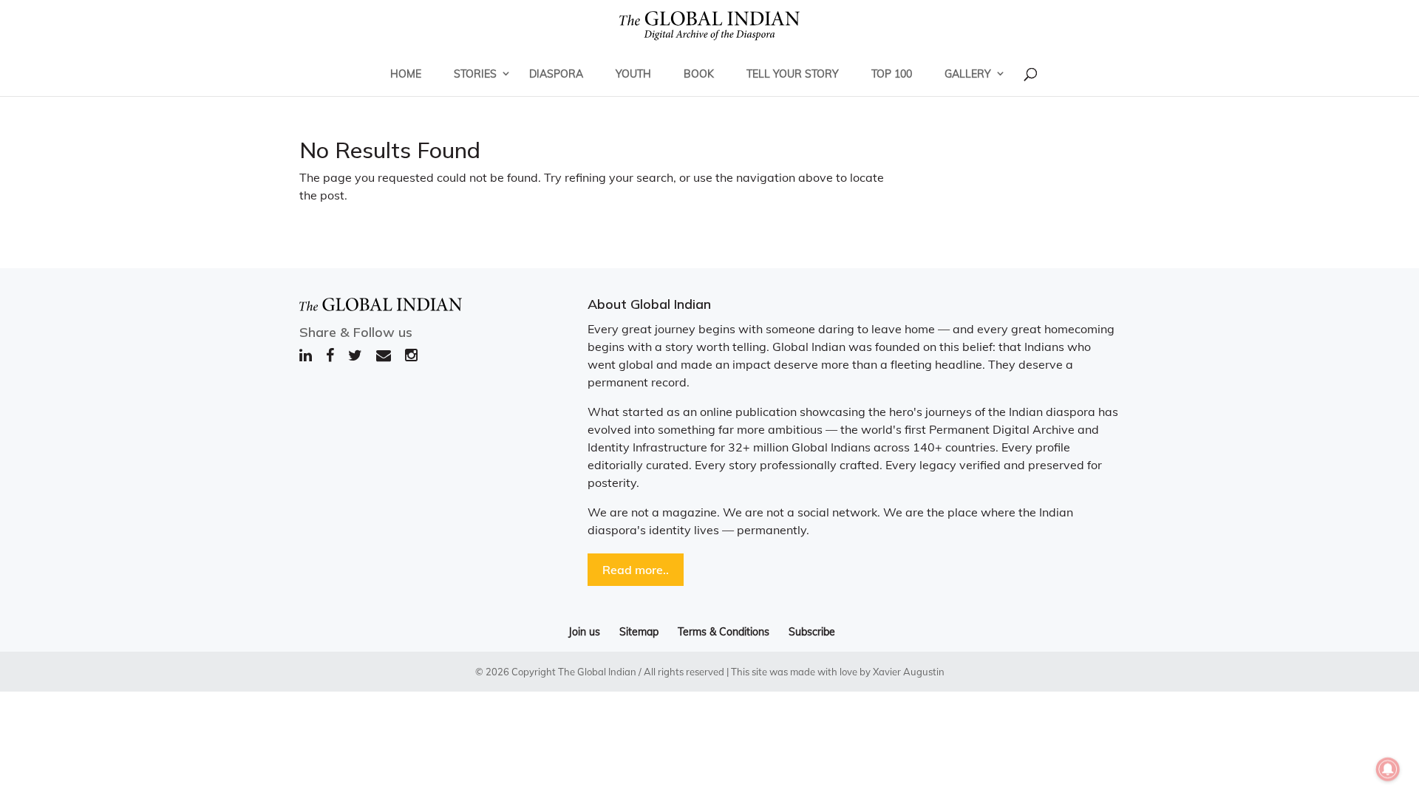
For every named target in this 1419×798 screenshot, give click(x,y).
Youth (633, 74)
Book (699, 74)
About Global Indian (649, 304)
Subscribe (812, 631)
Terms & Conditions (723, 631)
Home (405, 74)
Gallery (968, 74)
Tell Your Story (792, 74)
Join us (584, 631)
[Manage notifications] (1388, 769)
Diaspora (556, 74)
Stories (475, 74)
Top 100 (891, 74)
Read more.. (635, 569)
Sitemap (639, 631)
